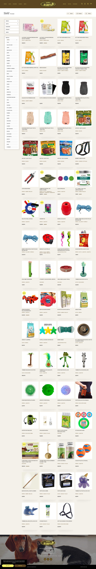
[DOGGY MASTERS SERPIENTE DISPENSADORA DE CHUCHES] (66, 238)
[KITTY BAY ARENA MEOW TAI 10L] (66, 27)
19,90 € (59, 103)
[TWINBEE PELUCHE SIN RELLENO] (83, 359)
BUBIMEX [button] (8, 60)
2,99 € (59, 73)
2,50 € (41, 73)
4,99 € (23, 496)
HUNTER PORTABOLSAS (27, 430)
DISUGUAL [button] (8, 105)
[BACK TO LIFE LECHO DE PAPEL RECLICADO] (66, 420)
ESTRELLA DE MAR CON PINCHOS (46, 339)
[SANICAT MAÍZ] (83, 299)
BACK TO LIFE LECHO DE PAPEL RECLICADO (62, 431)
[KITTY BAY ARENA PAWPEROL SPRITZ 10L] (30, 57)
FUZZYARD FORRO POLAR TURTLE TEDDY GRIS (82, 99)
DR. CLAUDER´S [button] (9, 107)
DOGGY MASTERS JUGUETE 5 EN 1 (82, 249)
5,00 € (41, 345)
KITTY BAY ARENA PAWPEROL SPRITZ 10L (30, 67)
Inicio (5, 12)
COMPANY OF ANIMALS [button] (11, 68)
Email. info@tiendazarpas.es (48, 553)
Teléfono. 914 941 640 (48, 550)
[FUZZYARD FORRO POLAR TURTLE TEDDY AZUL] (48, 118)
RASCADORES (81, 282)
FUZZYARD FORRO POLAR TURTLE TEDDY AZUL (47, 129)
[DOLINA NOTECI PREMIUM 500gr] (30, 87)
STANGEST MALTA (43, 521)
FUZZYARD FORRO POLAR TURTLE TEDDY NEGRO (64, 99)
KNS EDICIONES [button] (9, 71)
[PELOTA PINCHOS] (66, 178)
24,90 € (59, 315)
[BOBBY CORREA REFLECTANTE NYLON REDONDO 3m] (83, 208)
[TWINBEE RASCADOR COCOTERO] (30, 359)
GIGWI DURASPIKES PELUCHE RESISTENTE (26, 310)
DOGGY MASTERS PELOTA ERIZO (28, 400)
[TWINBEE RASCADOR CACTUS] (83, 269)
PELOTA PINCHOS (61, 188)
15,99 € (41, 436)
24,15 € (41, 43)
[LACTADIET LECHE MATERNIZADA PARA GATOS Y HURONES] (30, 27)
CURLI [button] (8, 99)
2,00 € (23, 405)
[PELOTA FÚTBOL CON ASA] (30, 208)
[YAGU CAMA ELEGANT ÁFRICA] (66, 269)
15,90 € (59, 43)
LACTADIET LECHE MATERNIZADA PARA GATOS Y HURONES (30, 38)
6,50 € (23, 436)
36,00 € (23, 375)
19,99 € (41, 284)
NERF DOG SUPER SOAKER (45, 309)
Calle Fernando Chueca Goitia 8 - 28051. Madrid (48, 548)
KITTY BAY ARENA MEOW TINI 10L (82, 37)
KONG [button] (8, 73)
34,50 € (23, 43)
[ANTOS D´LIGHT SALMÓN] (66, 148)
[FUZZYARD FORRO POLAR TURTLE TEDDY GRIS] (83, 87)
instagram (51, 559)
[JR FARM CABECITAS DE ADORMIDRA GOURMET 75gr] (48, 450)
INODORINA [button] (9, 120)
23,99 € (77, 164)
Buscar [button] (82, 3)
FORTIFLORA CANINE (44, 491)
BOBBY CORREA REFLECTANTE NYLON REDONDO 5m (29, 250)
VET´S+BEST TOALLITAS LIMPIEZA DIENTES (80, 189)
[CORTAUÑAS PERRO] (30, 178)
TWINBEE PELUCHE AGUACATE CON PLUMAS (46, 371)
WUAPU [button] (8, 84)
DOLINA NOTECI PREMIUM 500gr (28, 98)
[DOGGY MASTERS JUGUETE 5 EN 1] (83, 238)
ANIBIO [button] (8, 89)
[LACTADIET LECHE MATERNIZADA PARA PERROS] (48, 27)
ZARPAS (8, 12)
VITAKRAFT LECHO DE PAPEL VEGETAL (47, 279)
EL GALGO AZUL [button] (9, 110)
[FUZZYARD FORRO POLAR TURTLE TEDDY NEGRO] (66, 87)
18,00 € (23, 466)
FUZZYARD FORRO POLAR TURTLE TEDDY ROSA (64, 129)
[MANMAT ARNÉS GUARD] (83, 148)
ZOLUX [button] (8, 86)
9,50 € (41, 526)
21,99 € (76, 284)
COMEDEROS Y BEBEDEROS (50, 192)
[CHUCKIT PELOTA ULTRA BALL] (83, 450)
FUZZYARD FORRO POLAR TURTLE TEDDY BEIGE (29, 129)
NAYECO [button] (8, 139)
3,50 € (59, 194)
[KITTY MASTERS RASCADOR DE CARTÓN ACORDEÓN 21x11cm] (83, 329)
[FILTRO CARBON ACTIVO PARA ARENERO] (48, 87)
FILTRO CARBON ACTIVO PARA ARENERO (48, 98)
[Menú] (91, 3)
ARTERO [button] (8, 55)
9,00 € (41, 254)
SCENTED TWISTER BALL (45, 400)
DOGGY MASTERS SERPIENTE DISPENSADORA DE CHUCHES (64, 250)
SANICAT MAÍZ (78, 309)
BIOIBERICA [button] (9, 94)
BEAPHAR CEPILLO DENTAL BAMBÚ (29, 491)
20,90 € (59, 526)
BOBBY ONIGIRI (61, 339)
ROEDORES (8, 26)
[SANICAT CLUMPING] (30, 329)
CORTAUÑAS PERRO (26, 188)
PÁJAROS (7, 29)
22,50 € (23, 254)
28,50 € (41, 496)
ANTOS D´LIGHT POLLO (27, 158)
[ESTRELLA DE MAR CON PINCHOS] (48, 329)
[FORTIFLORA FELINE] (66, 480)
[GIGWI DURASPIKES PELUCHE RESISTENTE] (30, 299)
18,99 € (41, 194)
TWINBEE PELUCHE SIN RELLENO (82, 370)
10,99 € (41, 224)
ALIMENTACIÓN (28, 40)
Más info (8, 565)
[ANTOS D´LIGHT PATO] (48, 148)
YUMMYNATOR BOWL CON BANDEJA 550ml (45, 189)
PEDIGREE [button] (8, 141)
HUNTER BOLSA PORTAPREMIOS (82, 400)
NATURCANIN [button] (9, 133)
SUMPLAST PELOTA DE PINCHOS (64, 400)
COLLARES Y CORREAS (83, 221)
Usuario (85, 3)
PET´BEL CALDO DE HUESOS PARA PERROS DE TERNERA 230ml (82, 68)
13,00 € (76, 133)
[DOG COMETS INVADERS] (30, 269)
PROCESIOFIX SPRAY (44, 430)
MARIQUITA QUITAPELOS (45, 249)
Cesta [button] (88, 3)
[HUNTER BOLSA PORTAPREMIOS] (83, 390)
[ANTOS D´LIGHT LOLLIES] (83, 118)
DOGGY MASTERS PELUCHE (63, 370)
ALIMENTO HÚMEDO (64, 70)
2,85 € (41, 103)
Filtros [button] (89, 13)
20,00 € (59, 284)
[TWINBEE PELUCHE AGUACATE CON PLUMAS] (48, 359)
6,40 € (76, 375)
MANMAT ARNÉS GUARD (80, 158)
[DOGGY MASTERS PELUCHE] (66, 359)
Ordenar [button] (80, 13)
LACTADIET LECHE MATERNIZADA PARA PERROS (46, 38)
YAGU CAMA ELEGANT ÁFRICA (64, 279)
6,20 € (59, 254)
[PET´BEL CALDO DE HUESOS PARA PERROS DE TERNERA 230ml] (83, 57)
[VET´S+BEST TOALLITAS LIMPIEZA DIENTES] (83, 178)
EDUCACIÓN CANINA (82, 403)
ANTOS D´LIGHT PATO (44, 158)
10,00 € (77, 466)
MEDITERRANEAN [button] (10, 128)
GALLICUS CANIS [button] (9, 44)
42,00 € (59, 466)
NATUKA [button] (8, 131)
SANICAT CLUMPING (26, 339)
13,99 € (45, 224)
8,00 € (23, 345)
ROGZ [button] (8, 144)
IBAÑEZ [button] (8, 118)
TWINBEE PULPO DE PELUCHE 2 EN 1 (82, 491)
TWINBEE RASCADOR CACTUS (81, 279)
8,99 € (23, 194)
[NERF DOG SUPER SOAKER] (48, 299)
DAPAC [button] (8, 102)
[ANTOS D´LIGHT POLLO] (30, 148)
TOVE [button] (8, 42)
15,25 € (41, 315)
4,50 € (23, 103)
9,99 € (80, 194)
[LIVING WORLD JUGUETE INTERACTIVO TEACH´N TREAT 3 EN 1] (30, 450)
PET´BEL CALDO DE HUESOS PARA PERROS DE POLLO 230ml (65, 68)
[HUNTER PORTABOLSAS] (30, 420)
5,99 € (59, 375)
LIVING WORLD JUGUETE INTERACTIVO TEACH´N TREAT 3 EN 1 (30, 461)
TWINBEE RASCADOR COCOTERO (28, 370)
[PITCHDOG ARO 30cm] (83, 420)
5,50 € (59, 224)
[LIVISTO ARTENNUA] (66, 450)
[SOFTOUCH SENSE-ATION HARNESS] (66, 511)
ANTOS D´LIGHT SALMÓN (63, 158)
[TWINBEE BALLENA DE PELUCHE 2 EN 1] (30, 511)
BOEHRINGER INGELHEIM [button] (11, 97)
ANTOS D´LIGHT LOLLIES (80, 128)
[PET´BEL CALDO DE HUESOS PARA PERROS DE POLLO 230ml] (66, 57)
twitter (48, 559)
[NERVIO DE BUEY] (48, 57)
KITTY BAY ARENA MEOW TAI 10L (64, 37)
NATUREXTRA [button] (9, 136)
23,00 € (27, 466)
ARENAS (62, 40)
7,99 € (76, 194)
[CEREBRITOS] (48, 208)
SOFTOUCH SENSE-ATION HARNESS (65, 521)
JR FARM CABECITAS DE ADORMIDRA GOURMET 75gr (47, 461)
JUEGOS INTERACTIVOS (62, 252)
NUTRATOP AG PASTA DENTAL (64, 309)
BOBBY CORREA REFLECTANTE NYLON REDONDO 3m (83, 220)
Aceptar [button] (20, 565)
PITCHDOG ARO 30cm (79, 430)
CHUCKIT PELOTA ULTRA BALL (81, 460)
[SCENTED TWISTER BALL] (48, 390)
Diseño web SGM (83, 566)
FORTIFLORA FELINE (62, 491)
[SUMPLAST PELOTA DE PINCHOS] (66, 390)
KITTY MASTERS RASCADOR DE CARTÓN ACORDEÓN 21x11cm (83, 340)
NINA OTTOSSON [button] (10, 76)
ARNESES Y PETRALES (83, 161)
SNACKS (44, 70)
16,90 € (77, 224)
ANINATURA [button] (9, 92)
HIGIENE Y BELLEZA (28, 191)
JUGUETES (63, 191)
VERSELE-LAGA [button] (9, 81)
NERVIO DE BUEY (43, 67)
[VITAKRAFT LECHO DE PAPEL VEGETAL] (48, 269)
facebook (45, 559)
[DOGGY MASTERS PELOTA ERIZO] (30, 390)
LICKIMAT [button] (8, 126)
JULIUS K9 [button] (8, 123)
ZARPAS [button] (8, 39)
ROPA (26, 131)
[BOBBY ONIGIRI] (66, 329)
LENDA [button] (8, 47)
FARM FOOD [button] (9, 65)
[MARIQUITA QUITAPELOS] (48, 238)
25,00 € (27, 315)
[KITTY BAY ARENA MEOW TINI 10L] (83, 27)
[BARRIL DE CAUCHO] (66, 208)
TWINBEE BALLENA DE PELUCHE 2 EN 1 (29, 521)
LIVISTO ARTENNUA (62, 460)
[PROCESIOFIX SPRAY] (48, 420)
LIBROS (7, 32)
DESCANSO (60, 282)
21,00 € (23, 315)
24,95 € (45, 194)
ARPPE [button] (8, 52)
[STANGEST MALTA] (48, 511)
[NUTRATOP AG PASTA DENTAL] (66, 299)
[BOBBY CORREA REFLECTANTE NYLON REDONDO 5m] (30, 238)
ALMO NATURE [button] (9, 50)
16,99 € (23, 224)
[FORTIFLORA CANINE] (48, 480)
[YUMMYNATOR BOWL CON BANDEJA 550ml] (48, 178)
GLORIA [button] (8, 115)
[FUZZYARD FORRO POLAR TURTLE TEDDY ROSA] (66, 118)
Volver (71, 13)
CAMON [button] (8, 63)
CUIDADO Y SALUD (46, 433)
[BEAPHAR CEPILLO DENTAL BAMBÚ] (30, 480)
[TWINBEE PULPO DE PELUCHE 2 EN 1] (83, 480)
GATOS (7, 23)
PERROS (7, 21)
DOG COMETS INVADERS (27, 279)
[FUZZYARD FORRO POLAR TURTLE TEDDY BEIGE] (30, 118)
